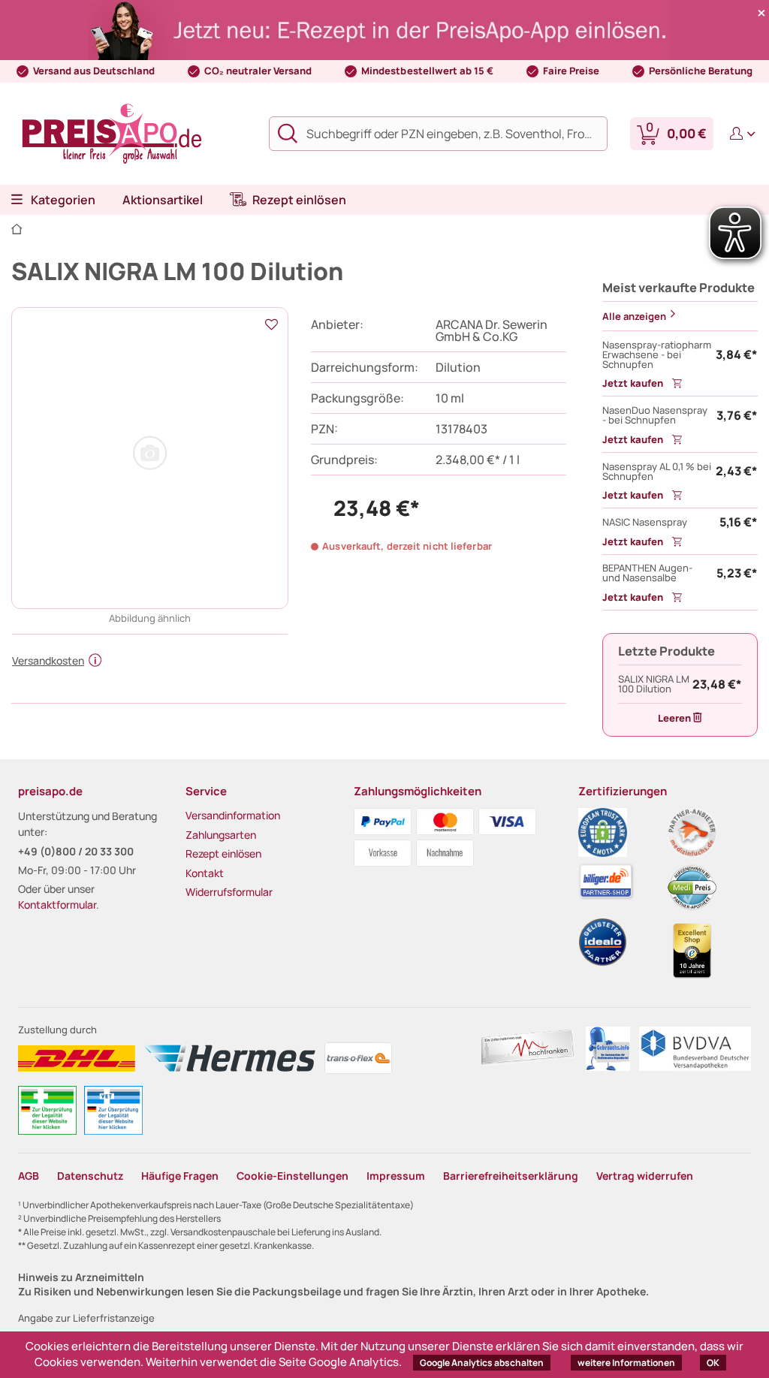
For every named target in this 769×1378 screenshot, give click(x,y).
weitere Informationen (626, 1362)
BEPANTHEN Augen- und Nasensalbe (647, 573)
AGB (28, 1175)
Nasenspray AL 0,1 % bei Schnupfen (656, 471)
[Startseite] (17, 230)
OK (713, 1362)
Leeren (674, 718)
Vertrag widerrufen (644, 1175)
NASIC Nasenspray (644, 522)
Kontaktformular (57, 904)
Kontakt (204, 873)
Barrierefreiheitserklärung (510, 1175)
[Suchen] (292, 133)
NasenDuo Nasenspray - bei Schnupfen (654, 415)
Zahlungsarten (220, 835)
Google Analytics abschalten (482, 1362)
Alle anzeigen (634, 316)
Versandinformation (232, 815)
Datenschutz (90, 1175)
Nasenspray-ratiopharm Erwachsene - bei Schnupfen (656, 354)
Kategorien (63, 199)
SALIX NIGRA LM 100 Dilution (653, 684)
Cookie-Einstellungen (292, 1175)
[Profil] (739, 133)
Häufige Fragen (180, 1175)
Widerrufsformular (229, 892)
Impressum (395, 1175)
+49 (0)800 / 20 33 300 (76, 851)
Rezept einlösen (223, 853)
